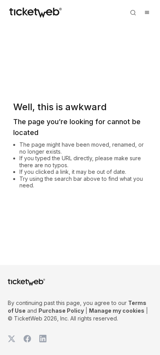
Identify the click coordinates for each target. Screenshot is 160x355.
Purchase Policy (61, 310)
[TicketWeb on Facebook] (27, 339)
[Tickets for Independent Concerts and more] (35, 12)
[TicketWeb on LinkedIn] (43, 339)
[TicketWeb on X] (12, 339)
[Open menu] (147, 12)
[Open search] (133, 12)
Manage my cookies (116, 310)
